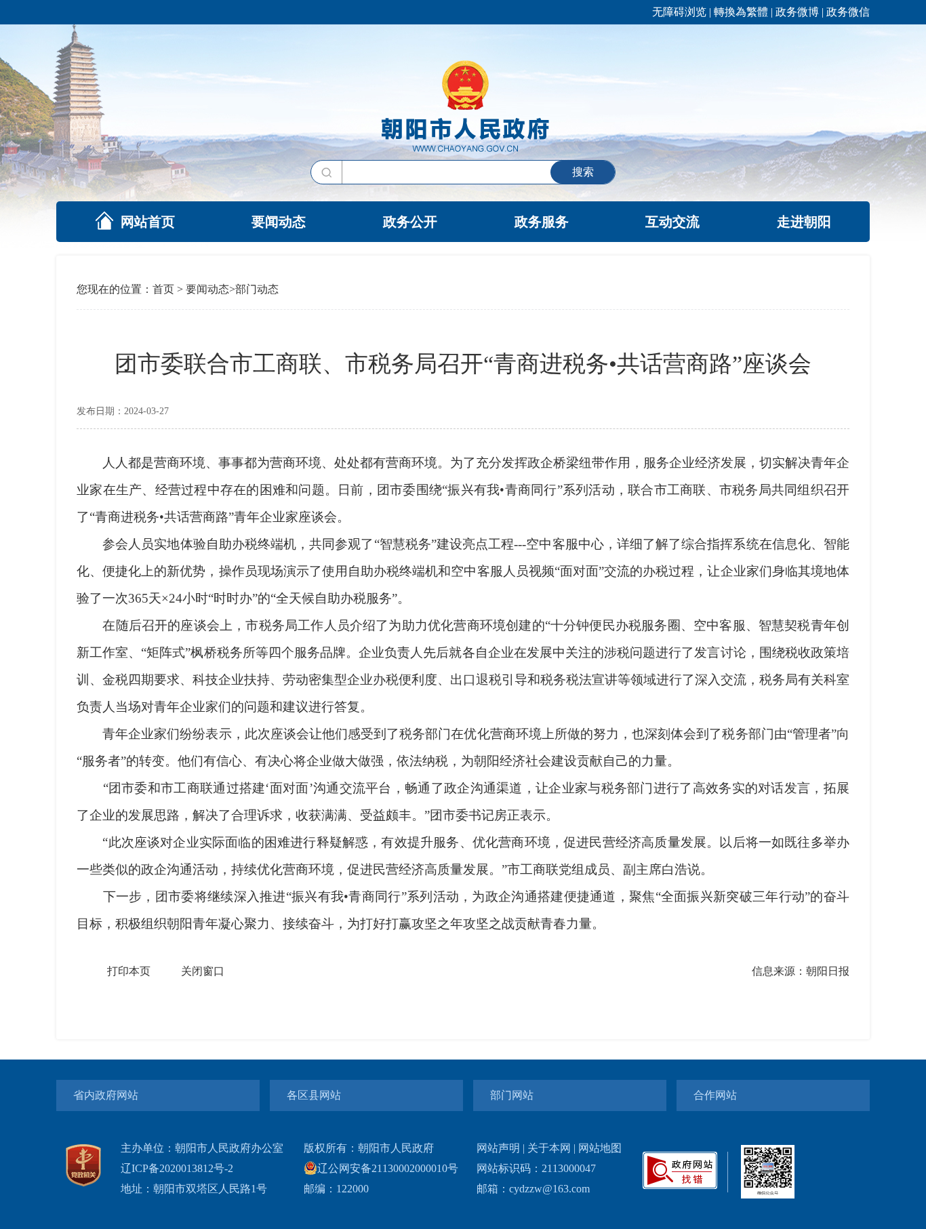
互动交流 (672, 221)
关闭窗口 (202, 971)
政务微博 (797, 12)
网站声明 (498, 1148)
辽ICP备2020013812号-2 (177, 1168)
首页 (163, 289)
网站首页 (148, 221)
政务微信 (848, 12)
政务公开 (410, 221)
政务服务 (542, 221)
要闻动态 (278, 221)
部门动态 (257, 289)
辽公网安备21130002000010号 (387, 1168)
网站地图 (600, 1148)
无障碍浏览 (679, 12)
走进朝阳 (804, 221)
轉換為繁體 (741, 12)
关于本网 (549, 1148)
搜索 (583, 172)
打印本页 (128, 971)
